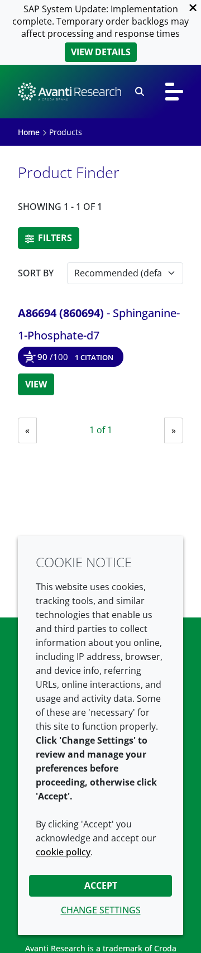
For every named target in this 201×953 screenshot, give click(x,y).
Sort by (36, 273)
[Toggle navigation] (174, 91)
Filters (54, 238)
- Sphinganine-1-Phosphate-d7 (99, 324)
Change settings (101, 910)
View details (101, 52)
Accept (100, 885)
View (36, 384)
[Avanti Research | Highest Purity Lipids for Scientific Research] (69, 91)
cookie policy (63, 852)
